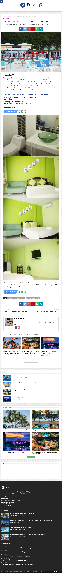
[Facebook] (54, 572)
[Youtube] (57, 572)
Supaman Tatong (8, 24)
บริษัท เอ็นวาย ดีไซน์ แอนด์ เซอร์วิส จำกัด (10, 502)
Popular (4, 372)
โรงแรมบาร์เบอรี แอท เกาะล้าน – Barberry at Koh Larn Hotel (25, 94)
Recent (10, 372)
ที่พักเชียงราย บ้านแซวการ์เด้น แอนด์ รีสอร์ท (10, 500)
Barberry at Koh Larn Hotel (13, 298)
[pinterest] (33, 29)
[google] (29, 29)
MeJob (11, 522)
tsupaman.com (4, 498)
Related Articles (8, 334)
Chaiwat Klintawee (16, 377)
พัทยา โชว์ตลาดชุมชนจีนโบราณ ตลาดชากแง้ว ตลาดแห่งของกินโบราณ (11, 353)
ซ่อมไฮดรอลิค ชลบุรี (5, 504)
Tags (23, 372)
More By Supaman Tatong (21, 334)
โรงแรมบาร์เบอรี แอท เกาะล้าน (32, 298)
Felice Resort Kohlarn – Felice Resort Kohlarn (48, 310)
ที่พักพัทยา (9, 16)
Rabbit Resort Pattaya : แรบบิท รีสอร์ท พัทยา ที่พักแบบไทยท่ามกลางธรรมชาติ (30, 353)
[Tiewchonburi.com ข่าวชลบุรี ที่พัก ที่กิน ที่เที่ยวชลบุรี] (31, 2)
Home (4, 16)
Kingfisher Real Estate (6, 505)
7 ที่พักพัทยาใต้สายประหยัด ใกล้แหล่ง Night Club (48, 352)
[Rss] (59, 572)
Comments (16, 372)
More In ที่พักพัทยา (33, 334)
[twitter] (25, 29)
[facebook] (21, 29)
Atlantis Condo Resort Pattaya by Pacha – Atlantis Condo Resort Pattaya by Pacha (15, 311)
